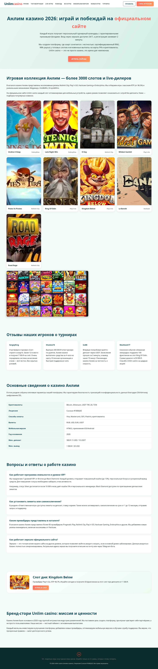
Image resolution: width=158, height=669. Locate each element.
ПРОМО (26, 4)
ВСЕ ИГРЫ (67, 4)
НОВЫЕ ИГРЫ (95, 4)
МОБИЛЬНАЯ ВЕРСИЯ (81, 4)
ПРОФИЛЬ (129, 4)
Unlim (13, 4)
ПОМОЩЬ (58, 4)
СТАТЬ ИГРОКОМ (145, 4)
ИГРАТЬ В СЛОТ (41, 588)
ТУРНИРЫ (106, 4)
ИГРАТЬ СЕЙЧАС (79, 59)
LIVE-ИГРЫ (49, 4)
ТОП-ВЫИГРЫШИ (37, 4)
